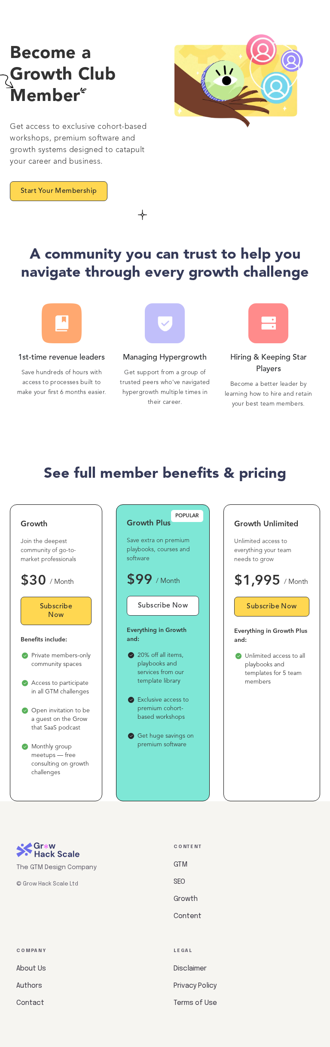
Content (188, 916)
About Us (31, 968)
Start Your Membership (59, 191)
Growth (186, 899)
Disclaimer (190, 968)
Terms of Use (195, 1003)
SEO (179, 881)
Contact (30, 1003)
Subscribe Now (56, 611)
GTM (180, 864)
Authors (29, 985)
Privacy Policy (195, 985)
